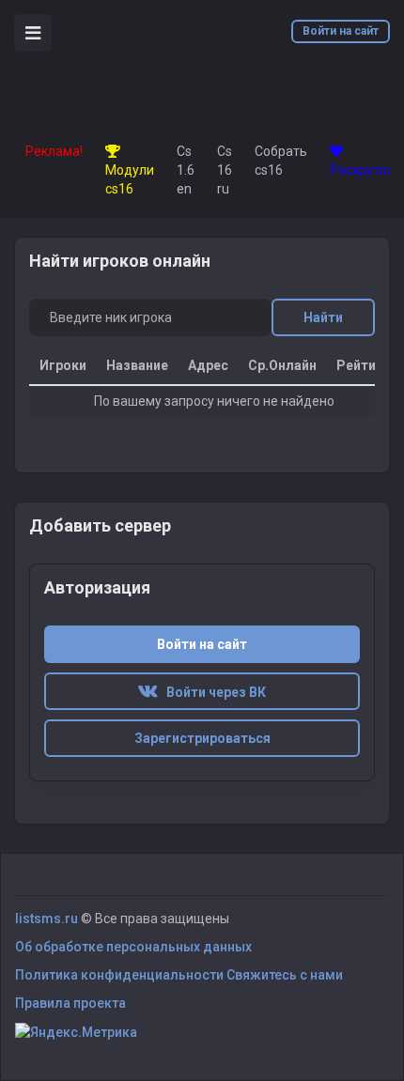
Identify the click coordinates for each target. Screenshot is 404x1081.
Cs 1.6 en (185, 170)
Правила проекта (70, 1003)
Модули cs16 (129, 179)
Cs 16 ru (224, 170)
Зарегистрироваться (202, 738)
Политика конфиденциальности (119, 974)
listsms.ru (46, 918)
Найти (323, 317)
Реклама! (54, 151)
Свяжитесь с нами (284, 974)
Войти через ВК (212, 692)
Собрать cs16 (281, 161)
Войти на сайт (341, 31)
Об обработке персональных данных (133, 946)
